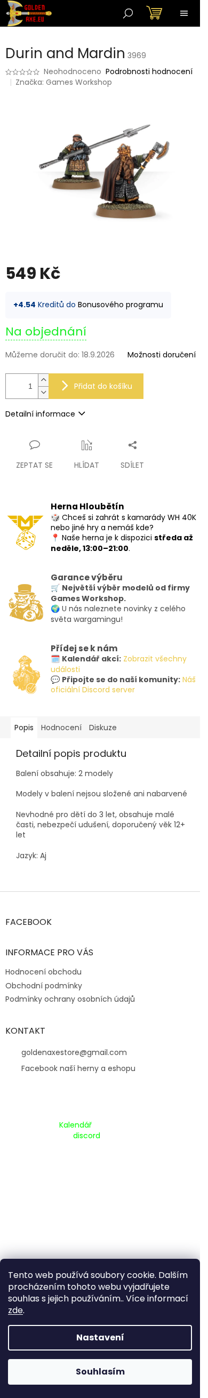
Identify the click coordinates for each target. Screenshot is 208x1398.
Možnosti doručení (161, 355)
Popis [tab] (24, 727)
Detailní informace (40, 414)
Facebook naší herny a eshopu (78, 1068)
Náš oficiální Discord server (123, 684)
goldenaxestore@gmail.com (74, 1052)
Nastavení (100, 1337)
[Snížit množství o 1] (43, 392)
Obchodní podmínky (43, 985)
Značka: (63, 82)
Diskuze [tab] (103, 727)
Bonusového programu (120, 304)
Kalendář (75, 1125)
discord (86, 1136)
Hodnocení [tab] (61, 727)
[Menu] (184, 13)
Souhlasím (100, 1371)
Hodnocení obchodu (43, 971)
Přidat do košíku (103, 386)
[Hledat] (128, 13)
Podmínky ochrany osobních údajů (70, 999)
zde (15, 1310)
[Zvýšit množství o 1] (43, 380)
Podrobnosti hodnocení (149, 72)
